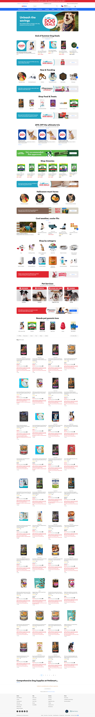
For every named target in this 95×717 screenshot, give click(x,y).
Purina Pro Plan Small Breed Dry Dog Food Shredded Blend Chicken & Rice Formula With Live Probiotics (39, 493)
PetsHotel (49, 699)
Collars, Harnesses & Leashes (42, 253)
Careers (18, 699)
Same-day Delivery (67, 701)
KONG (63, 331)
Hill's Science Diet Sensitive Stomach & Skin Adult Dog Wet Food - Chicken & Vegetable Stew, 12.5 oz (23, 593)
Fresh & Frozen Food (63, 108)
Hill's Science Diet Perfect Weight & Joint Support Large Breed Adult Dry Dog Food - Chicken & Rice (71, 657)
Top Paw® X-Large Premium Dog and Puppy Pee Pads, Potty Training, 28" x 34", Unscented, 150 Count (24, 526)
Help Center (34, 697)
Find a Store (66, 697)
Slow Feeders (63, 82)
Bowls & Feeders (21, 266)
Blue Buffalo (73, 331)
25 (53, 675)
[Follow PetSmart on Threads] (22, 711)
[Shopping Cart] (76, 6)
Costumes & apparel (24, 203)
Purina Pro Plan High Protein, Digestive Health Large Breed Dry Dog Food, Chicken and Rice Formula (71, 493)
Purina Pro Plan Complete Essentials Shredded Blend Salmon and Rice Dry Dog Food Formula (71, 393)
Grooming (50, 697)
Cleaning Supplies (42, 266)
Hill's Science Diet (21, 331)
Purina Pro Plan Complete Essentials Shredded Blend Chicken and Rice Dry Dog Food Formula (39, 359)
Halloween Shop (22, 82)
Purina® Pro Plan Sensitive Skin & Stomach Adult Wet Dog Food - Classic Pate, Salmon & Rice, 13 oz (55, 593)
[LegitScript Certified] (66, 711)
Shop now (47, 220)
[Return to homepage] (24, 6)
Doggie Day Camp (51, 701)
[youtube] (27, 711)
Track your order (25, 3)
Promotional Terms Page (51, 691)
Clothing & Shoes (31, 252)
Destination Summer (52, 82)
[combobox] (45, 6)
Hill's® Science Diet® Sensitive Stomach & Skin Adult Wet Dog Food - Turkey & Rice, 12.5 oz (39, 393)
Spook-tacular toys (39, 203)
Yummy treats (55, 203)
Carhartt (42, 82)
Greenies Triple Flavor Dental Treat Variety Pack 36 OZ (63, 174)
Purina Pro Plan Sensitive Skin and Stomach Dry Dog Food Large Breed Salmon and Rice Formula (55, 359)
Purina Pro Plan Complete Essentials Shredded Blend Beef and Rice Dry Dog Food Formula (54, 657)
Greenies (32, 331)
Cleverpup (73, 82)
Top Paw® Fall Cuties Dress (42, 232)
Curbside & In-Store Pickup (68, 699)
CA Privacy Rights (67, 715)
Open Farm (53, 331)
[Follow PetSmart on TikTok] (24, 711)
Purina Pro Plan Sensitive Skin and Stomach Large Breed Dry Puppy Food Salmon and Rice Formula (55, 459)
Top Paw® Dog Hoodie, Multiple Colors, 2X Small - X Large (63, 233)
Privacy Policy (50, 715)
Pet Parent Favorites (74, 266)
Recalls (42, 715)
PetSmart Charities (20, 708)
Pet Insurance (50, 706)
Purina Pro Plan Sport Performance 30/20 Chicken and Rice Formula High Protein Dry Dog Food (55, 526)
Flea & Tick (53, 252)
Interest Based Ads (55, 715)
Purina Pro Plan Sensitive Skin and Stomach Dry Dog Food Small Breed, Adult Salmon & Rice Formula (71, 559)
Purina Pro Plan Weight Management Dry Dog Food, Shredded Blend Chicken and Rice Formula (23, 559)
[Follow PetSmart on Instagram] (20, 711)
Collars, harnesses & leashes (70, 203)
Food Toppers (52, 108)
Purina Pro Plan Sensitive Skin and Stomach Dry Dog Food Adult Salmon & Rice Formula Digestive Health (23, 359)
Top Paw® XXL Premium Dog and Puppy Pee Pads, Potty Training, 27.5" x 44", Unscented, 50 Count (24, 493)
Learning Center (19, 704)
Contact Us (34, 699)
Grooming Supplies (63, 266)
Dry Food (21, 108)
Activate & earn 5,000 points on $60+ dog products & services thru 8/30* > (48, 1)
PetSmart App (19, 706)
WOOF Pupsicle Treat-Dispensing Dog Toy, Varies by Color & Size (74, 52)
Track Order (34, 701)
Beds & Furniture (63, 252)
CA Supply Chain (61, 715)
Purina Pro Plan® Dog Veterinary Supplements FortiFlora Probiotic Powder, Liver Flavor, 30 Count (23, 426)
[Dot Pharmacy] (73, 711)
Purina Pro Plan (42, 331)
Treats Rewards (19, 701)
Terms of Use (46, 715)
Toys (21, 252)
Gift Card (19, 3)
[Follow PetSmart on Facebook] (17, 711)
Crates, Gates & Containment (74, 253)
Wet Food (31, 108)
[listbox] (47, 77)
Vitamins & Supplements (52, 267)
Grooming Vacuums (32, 82)
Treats (74, 108)
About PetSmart (19, 697)
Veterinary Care (51, 704)
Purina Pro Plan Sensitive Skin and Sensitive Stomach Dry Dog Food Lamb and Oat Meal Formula (55, 393)
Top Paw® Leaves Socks (73, 232)
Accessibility (34, 704)
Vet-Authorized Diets (42, 108)
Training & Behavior (31, 266)
